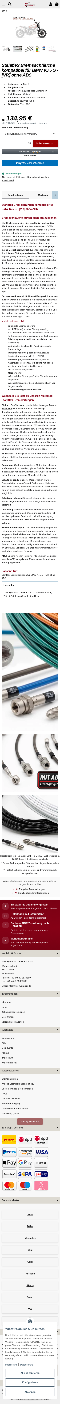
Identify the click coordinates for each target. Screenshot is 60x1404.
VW (30, 1309)
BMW (30, 1226)
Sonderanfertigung (11, 1103)
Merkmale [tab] (43, 195)
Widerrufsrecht (9, 1062)
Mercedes (30, 1238)
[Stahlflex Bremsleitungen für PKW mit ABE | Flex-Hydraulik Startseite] (30, 4)
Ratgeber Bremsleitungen (32, 889)
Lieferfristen (8, 1017)
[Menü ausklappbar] (3, 4)
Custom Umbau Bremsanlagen (17, 1088)
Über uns (6, 1002)
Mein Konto (7, 1048)
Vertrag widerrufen (30, 1121)
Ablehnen (30, 1391)
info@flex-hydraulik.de (19, 986)
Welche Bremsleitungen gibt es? (18, 1083)
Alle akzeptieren (30, 1372)
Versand (47, 1399)
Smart (30, 1297)
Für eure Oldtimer (11, 1098)
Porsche (30, 1273)
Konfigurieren (30, 1382)
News (4, 1007)
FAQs (4, 1093)
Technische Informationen (15, 1108)
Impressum (11, 1364)
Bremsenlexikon (10, 1079)
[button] (50, 4)
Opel (30, 1261)
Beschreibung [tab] (15, 195)
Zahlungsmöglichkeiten (13, 1012)
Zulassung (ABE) (10, 1113)
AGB (4, 1043)
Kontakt (5, 1052)
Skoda (30, 1285)
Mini (30, 1250)
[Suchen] (9, 4)
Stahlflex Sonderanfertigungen (33, 893)
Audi (30, 1214)
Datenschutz (26, 1364)
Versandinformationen (13, 1021)
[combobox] (30, 134)
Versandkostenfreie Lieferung (32, 123)
